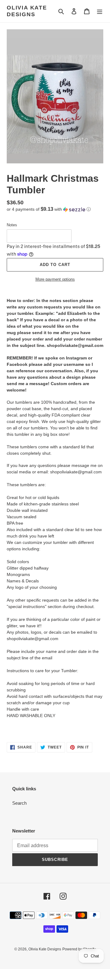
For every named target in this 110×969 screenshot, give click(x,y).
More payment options (55, 279)
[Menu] (99, 11)
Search (19, 803)
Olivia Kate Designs (27, 11)
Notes (12, 225)
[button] (49, 209)
